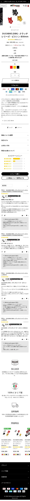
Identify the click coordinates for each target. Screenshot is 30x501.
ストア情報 (4, 471)
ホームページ (14, 30)
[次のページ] (28, 1)
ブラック (18, 67)
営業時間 (4, 477)
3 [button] (13, 27)
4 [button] (14, 27)
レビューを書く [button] (15, 174)
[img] (4, 193)
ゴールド (14, 67)
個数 (15, 72)
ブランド (4, 465)
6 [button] (17, 27)
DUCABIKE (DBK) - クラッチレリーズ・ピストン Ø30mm (14, 273)
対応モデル (4, 140)
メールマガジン (6, 483)
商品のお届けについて (8, 150)
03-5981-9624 (22, 1)
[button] (11, 39)
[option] (15, 2)
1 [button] (10, 27)
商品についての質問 (7, 135)
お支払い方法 (5, 145)
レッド (11, 67)
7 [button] (18, 27)
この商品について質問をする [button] (15, 178)
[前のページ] (1, 1)
